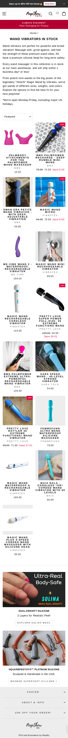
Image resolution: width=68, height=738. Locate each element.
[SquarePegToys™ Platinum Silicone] (34, 648)
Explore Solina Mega (33, 623)
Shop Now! (50, 4)
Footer (33, 692)
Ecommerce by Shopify (38, 735)
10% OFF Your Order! (33, 713)
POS (21, 735)
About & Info (33, 702)
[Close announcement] (64, 3)
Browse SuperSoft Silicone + (34, 681)
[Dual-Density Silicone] (34, 589)
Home (33, 33)
